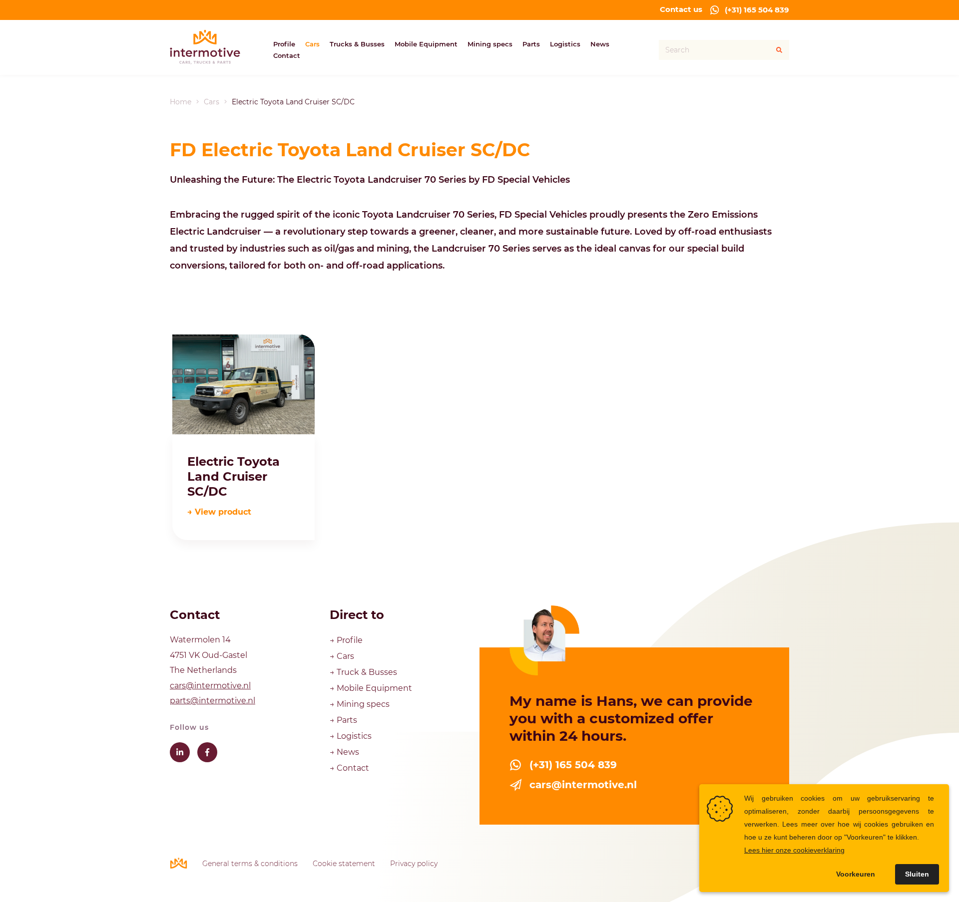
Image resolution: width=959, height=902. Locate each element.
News (599, 44)
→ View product (219, 512)
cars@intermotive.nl (210, 685)
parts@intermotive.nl (212, 700)
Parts (531, 44)
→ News (344, 752)
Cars (312, 44)
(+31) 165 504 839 (757, 9)
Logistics (565, 44)
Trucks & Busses (357, 44)
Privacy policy (414, 863)
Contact (286, 55)
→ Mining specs (360, 704)
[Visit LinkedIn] (180, 752)
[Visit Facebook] (207, 752)
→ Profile (347, 640)
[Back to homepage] (205, 47)
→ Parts (343, 720)
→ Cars (343, 656)
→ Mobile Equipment (371, 688)
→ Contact (349, 768)
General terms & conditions (250, 863)
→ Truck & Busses (363, 672)
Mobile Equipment (426, 44)
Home (180, 101)
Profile (284, 44)
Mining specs (490, 44)
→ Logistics (351, 736)
